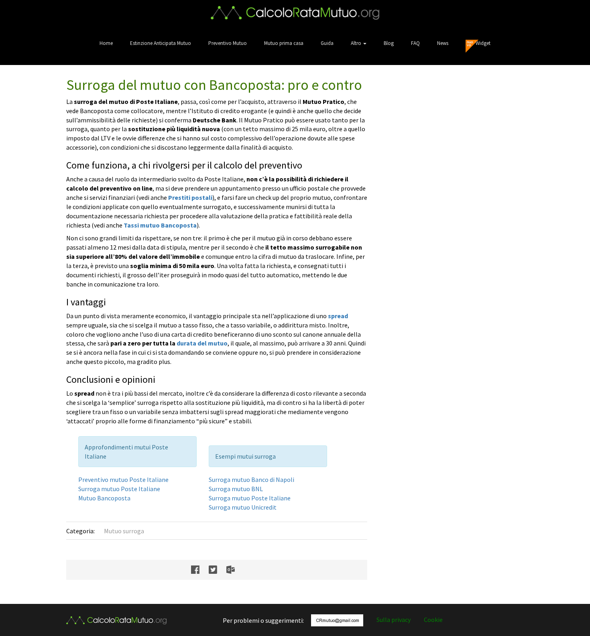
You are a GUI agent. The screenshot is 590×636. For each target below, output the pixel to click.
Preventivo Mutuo (227, 43)
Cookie (433, 620)
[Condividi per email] (234, 569)
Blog (389, 43)
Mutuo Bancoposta (104, 498)
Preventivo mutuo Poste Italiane (123, 479)
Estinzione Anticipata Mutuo (160, 43)
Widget (483, 43)
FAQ (415, 43)
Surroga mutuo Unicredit (243, 507)
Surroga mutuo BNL (236, 489)
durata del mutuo (202, 343)
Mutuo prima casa (283, 43)
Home (106, 43)
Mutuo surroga (124, 531)
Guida (327, 43)
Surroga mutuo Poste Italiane (119, 489)
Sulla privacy (393, 620)
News (442, 43)
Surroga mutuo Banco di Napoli (251, 479)
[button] (358, 43)
